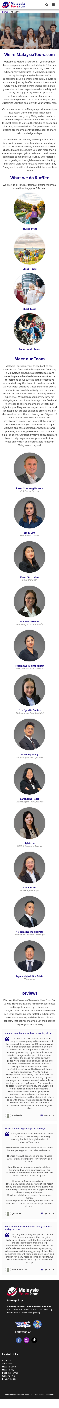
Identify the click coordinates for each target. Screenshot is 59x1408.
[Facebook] (19, 1341)
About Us (6, 1360)
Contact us (7, 1363)
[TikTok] (34, 1341)
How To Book (9, 1366)
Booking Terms (10, 1372)
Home (5, 11)
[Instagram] (26, 1341)
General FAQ (8, 1375)
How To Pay (8, 1369)
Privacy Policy (9, 1378)
